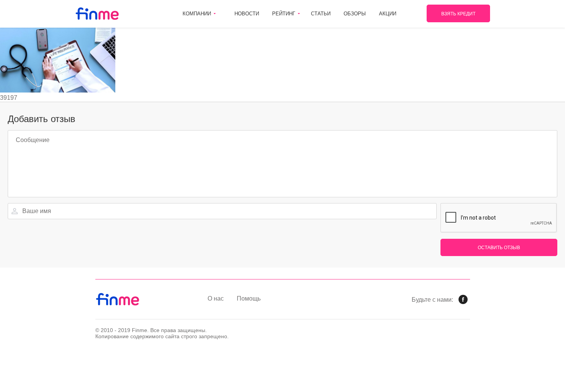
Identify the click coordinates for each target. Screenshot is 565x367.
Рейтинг (283, 14)
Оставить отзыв (499, 247)
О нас (216, 298)
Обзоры (355, 14)
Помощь (249, 298)
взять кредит (458, 14)
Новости (246, 14)
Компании (197, 14)
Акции (387, 14)
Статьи (321, 14)
